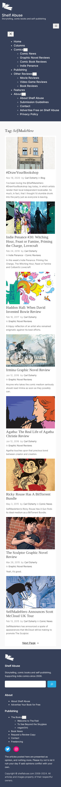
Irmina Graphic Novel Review (28, 370)
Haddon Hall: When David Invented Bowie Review (25, 310)
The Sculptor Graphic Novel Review (27, 555)
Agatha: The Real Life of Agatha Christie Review (30, 434)
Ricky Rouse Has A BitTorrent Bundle (28, 496)
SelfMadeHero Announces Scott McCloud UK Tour (29, 614)
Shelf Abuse (12, 15)
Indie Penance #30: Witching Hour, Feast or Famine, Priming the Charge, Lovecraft (29, 241)
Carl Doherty (31, 177)
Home (17, 41)
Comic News (45, 504)
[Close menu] (11, 34)
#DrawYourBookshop (22, 172)
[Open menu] (56, 26)
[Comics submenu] (25, 49)
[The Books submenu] (24, 717)
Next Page (30, 643)
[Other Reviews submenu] (34, 74)
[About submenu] (23, 94)
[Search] (51, 684)
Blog (43, 177)
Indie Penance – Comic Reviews (24, 255)
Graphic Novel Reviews (20, 321)
